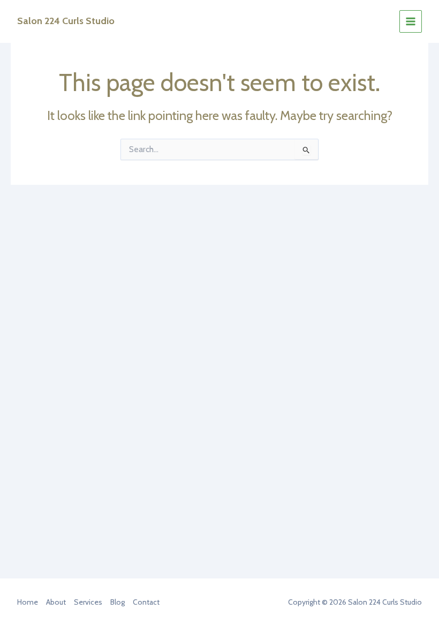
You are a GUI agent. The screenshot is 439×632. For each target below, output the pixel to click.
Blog (117, 602)
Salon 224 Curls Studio (66, 21)
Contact (146, 602)
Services (88, 602)
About (56, 602)
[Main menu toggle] (410, 21)
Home (27, 602)
